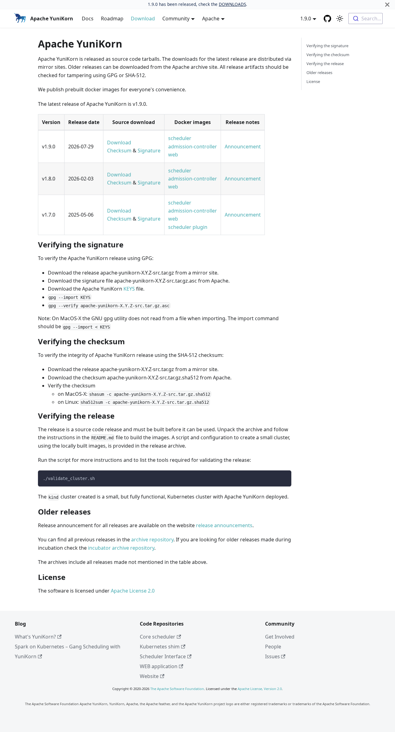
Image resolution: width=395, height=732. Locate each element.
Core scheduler (157, 636)
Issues (272, 656)
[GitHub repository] (327, 18)
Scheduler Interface (163, 656)
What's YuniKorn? (35, 636)
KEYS (129, 288)
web (173, 154)
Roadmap (112, 18)
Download (143, 18)
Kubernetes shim (160, 646)
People (273, 646)
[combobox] (365, 18)
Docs (88, 18)
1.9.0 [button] (305, 18)
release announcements (224, 525)
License (313, 81)
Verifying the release (325, 63)
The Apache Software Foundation (177, 688)
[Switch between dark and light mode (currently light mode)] (340, 18)
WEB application (158, 666)
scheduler (179, 138)
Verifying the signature (327, 45)
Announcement (243, 146)
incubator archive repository (121, 547)
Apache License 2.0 (133, 590)
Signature (149, 150)
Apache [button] (210, 18)
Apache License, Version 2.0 (260, 688)
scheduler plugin (187, 227)
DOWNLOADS (232, 4)
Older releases (319, 72)
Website (149, 676)
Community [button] (175, 18)
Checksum (119, 150)
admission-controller (192, 146)
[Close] (387, 4)
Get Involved (279, 636)
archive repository (152, 539)
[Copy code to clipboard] (284, 478)
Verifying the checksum (327, 54)
